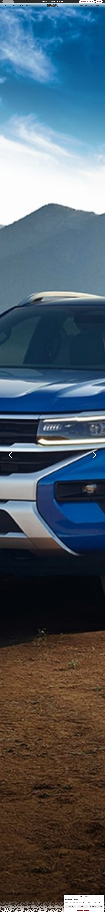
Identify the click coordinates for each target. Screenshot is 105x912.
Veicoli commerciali (86, 5)
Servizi (15, 5)
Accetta (71, 906)
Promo (74, 5)
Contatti (99, 5)
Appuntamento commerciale (87, 1)
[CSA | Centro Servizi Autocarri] (52, 5)
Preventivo (99, 1)
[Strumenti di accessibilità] (6, 909)
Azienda (5, 5)
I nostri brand (25, 5)
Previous (10, 455)
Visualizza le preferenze (96, 906)
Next (95, 455)
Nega (82, 906)
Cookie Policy (80, 910)
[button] (102, 896)
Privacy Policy (87, 910)
